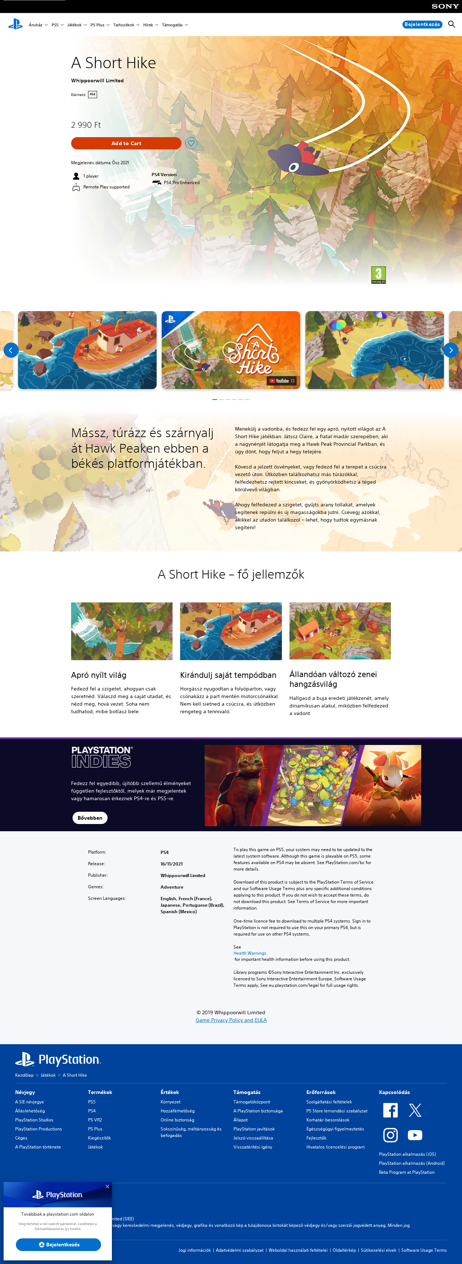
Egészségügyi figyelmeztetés (335, 1129)
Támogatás (172, 24)
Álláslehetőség (30, 1111)
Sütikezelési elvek (378, 1250)
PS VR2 (95, 1120)
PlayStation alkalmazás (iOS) (407, 1154)
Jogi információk (195, 1250)
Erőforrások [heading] (321, 1092)
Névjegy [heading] (25, 1092)
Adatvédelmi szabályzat (239, 1250)
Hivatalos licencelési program (335, 1147)
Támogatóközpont (252, 1102)
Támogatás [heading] (247, 1092)
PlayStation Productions (38, 1129)
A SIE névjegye (29, 1102)
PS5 (55, 24)
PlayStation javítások (254, 1129)
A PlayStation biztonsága (258, 1111)
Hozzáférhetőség (178, 1111)
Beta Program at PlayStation (407, 1172)
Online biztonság (177, 1120)
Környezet (170, 1102)
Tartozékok (123, 24)
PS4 (92, 1111)
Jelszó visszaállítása (253, 1138)
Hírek (148, 24)
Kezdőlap (24, 1075)
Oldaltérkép (344, 1250)
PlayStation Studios (34, 1120)
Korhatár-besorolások (327, 1120)
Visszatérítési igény (253, 1147)
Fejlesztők (316, 1138)
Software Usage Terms (424, 1250)
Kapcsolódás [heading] (394, 1092)
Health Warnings (250, 953)
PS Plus (97, 24)
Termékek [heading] (100, 1092)
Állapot (241, 1120)
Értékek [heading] (170, 1092)
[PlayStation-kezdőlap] (15, 24)
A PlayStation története (38, 1147)
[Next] (450, 350)
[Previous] (11, 350)
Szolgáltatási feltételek (329, 1102)
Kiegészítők (99, 1138)
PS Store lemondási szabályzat (336, 1111)
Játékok (74, 24)
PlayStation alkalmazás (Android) (412, 1163)
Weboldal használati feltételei (298, 1250)
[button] (231, 350)
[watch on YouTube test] (282, 380)
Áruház (36, 24)
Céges (21, 1138)
